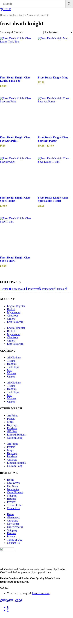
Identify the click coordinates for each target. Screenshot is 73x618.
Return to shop (41, 593)
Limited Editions (16, 434)
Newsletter (13, 489)
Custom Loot (14, 437)
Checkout (12, 315)
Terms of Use (14, 505)
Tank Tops (13, 367)
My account (13, 312)
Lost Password (15, 321)
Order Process (15, 492)
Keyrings (12, 425)
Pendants (12, 428)
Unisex (11, 376)
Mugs (10, 421)
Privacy (11, 501)
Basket (11, 309)
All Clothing (14, 357)
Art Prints (12, 415)
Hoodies (11, 363)
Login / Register (16, 306)
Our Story (12, 486)
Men (9, 370)
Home (3, 15)
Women (11, 373)
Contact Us (13, 508)
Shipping (12, 495)
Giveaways (13, 482)
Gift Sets (12, 431)
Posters (11, 418)
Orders (11, 318)
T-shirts (11, 360)
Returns (11, 498)
